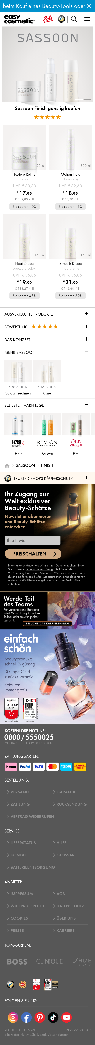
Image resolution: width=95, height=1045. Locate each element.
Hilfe (61, 842)
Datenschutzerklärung (39, 569)
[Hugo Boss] (17, 961)
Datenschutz (70, 906)
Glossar (65, 855)
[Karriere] (47, 610)
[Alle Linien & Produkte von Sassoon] (47, 38)
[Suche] (74, 19)
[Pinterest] (39, 1017)
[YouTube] (66, 1017)
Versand (20, 792)
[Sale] (48, 19)
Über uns (66, 918)
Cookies (19, 918)
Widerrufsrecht (27, 906)
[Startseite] (7, 465)
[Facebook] (26, 1017)
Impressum (22, 893)
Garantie (66, 792)
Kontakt (20, 855)
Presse (17, 930)
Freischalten (29, 554)
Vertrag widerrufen (32, 816)
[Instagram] (13, 1017)
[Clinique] (49, 961)
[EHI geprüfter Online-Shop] (23, 985)
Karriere (66, 930)
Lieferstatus (23, 842)
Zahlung (20, 804)
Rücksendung (72, 804)
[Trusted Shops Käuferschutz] (10, 985)
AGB (61, 893)
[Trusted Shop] (61, 19)
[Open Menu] (20, 19)
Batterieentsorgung (33, 867)
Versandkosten (58, 1034)
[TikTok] (53, 1017)
